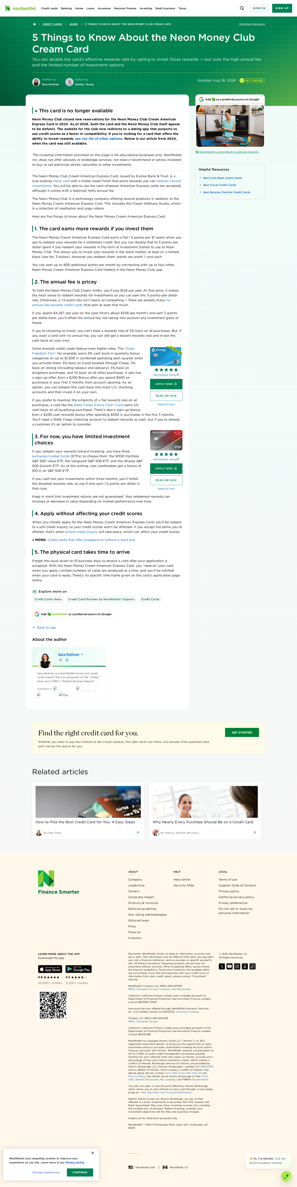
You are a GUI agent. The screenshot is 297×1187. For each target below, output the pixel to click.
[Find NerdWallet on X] (222, 966)
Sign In (259, 8)
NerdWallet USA (145, 1167)
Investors (135, 938)
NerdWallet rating (165, 374)
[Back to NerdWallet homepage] (34, 24)
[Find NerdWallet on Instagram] (237, 966)
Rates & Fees (166, 404)
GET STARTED (242, 732)
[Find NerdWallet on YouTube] (229, 966)
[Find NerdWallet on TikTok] (253, 966)
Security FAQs (184, 885)
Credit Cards (52, 24)
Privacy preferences (233, 903)
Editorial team (138, 920)
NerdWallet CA (179, 1167)
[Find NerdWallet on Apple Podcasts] (245, 966)
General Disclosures (147, 1079)
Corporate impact (141, 897)
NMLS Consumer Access (143, 989)
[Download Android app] (78, 969)
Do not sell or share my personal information (236, 911)
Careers (133, 891)
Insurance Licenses (187, 1011)
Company (135, 879)
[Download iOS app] (50, 969)
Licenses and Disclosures (175, 989)
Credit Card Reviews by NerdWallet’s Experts (101, 599)
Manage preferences (46, 1172)
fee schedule (167, 1079)
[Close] (291, 1154)
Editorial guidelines (142, 908)
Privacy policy (229, 891)
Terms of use (228, 879)
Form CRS (171, 1072)
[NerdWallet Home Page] (20, 8)
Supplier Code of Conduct (237, 885)
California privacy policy (236, 897)
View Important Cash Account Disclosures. (166, 1092)
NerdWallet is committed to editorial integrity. (229, 151)
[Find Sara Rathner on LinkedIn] (67, 660)
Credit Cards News (48, 599)
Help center (182, 879)
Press (132, 926)
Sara (69, 654)
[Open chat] (286, 1176)
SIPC (211, 1066)
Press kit (134, 932)
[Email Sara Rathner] (60, 660)
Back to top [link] (46, 627)
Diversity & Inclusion (143, 903)
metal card (61, 181)
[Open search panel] (241, 8)
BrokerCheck (200, 1079)
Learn (73, 24)
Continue (80, 1172)
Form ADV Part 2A (190, 1072)
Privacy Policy (136, 1076)
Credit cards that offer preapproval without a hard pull (91, 540)
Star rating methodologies (147, 914)
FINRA (203, 1066)
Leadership (136, 885)
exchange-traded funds (51, 456)
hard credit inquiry (83, 532)
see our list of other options (98, 139)
